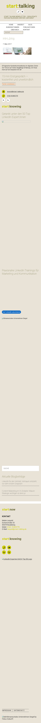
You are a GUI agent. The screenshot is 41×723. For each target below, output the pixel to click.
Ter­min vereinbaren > (9, 84)
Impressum (6, 710)
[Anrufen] (4, 548)
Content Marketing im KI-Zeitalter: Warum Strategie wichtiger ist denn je (18, 492)
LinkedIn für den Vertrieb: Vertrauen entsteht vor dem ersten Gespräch (19, 482)
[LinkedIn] (4, 100)
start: (20, 6)
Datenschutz (19, 710)
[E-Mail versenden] (9, 548)
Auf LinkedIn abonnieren (11, 312)
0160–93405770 (13, 527)
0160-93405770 (12, 96)
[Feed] (8, 100)
